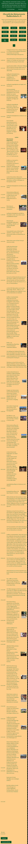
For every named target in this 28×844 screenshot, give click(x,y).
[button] (14, 45)
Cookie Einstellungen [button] (10, 9)
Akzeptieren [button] (20, 9)
